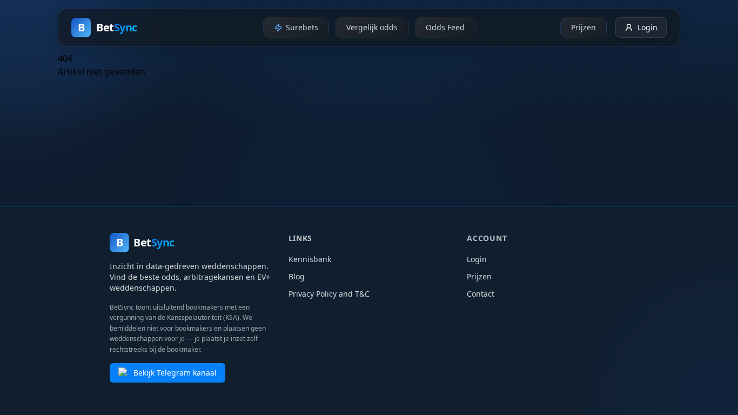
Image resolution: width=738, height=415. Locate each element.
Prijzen (479, 276)
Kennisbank (310, 259)
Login (477, 259)
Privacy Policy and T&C (329, 294)
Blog (297, 276)
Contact (480, 294)
